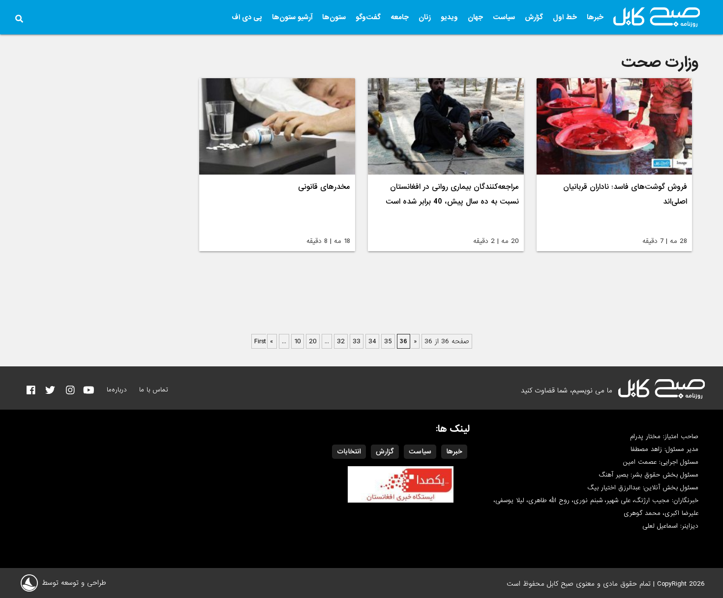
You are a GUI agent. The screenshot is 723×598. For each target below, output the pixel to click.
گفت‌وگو (368, 17)
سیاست (504, 17)
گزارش (534, 17)
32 (341, 341)
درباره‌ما (117, 389)
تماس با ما (153, 389)
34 (372, 341)
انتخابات (349, 451)
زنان (425, 17)
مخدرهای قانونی (324, 187)
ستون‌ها (334, 17)
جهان (475, 17)
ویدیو (449, 17)
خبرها (595, 17)
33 (357, 341)
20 (313, 341)
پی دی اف (247, 17)
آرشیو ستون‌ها (292, 17)
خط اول (565, 17)
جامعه (400, 17)
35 (388, 341)
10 (297, 341)
